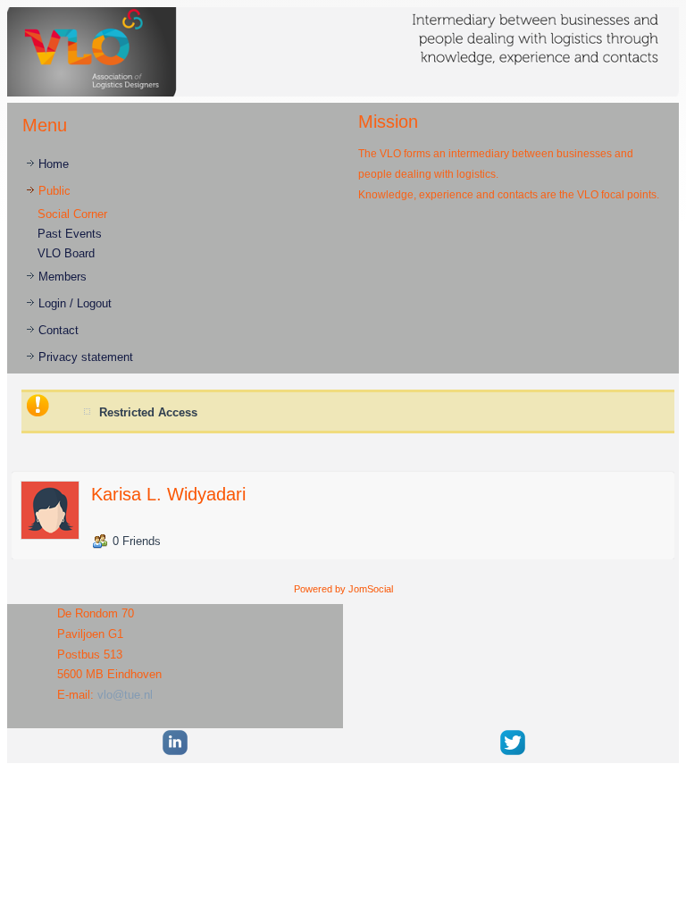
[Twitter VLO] (512, 753)
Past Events (70, 233)
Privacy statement (85, 357)
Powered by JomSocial (343, 588)
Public (54, 190)
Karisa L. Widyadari (168, 494)
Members (62, 276)
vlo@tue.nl (125, 694)
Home (53, 164)
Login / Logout (75, 303)
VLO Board (66, 253)
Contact (58, 330)
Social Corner (72, 214)
